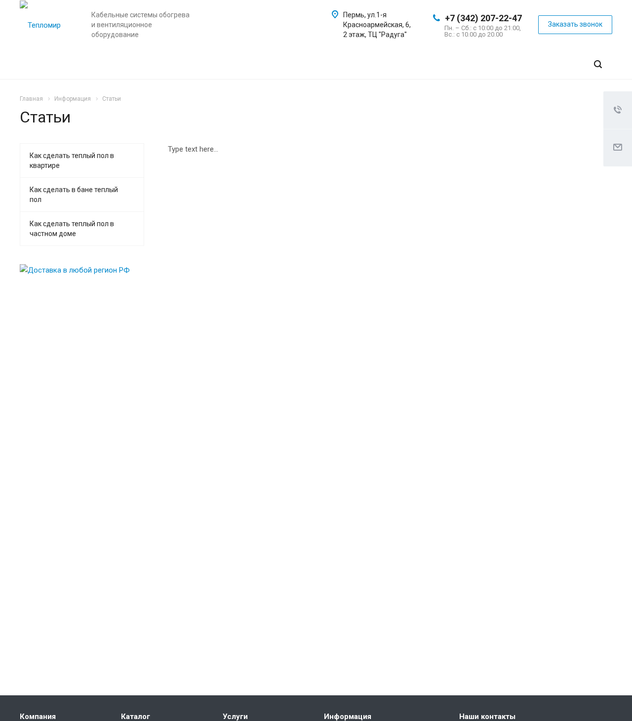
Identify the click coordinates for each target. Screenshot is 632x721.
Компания (38, 716)
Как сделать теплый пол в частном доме (72, 229)
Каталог (135, 716)
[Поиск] (598, 64)
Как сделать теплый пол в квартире (72, 160)
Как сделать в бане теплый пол (74, 194)
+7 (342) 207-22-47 (483, 18)
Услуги (235, 716)
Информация (347, 716)
